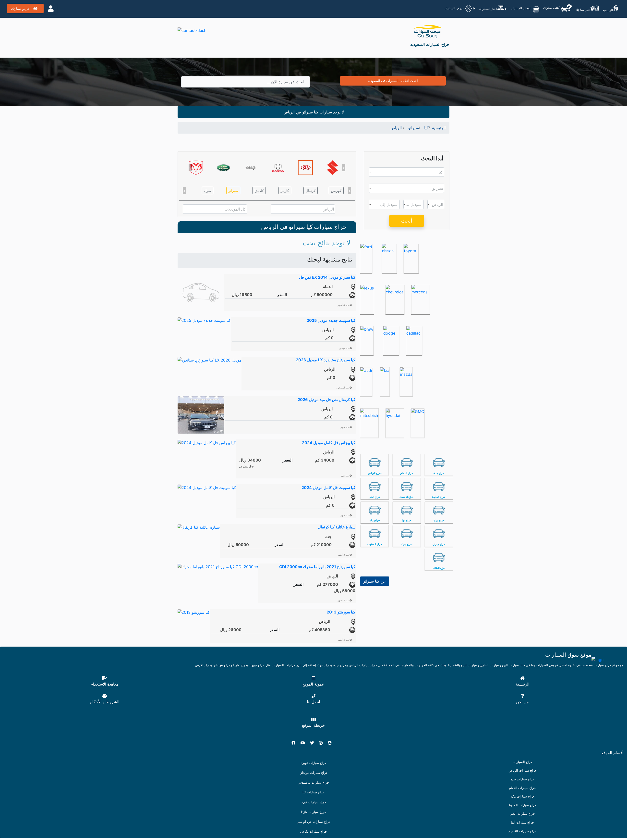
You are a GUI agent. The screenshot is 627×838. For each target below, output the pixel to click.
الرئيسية (608, 10)
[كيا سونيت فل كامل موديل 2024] (207, 487)
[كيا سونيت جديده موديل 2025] (204, 320)
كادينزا (259, 190)
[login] (51, 8)
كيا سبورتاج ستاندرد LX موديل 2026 (325, 359)
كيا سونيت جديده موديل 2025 (331, 320)
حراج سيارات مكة (522, 796)
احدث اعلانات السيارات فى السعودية (393, 81)
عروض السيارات (454, 8)
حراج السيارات (522, 762)
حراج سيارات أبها (522, 822)
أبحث (406, 221)
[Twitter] (314, 742)
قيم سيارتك (583, 10)
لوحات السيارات (521, 8)
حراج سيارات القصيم (522, 831)
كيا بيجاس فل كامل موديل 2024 (328, 442)
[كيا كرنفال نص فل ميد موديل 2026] (201, 414)
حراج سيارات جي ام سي (313, 822)
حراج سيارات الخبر (522, 813)
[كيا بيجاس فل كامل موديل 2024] (207, 442)
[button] (190, 167)
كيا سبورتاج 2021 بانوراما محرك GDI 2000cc (317, 566)
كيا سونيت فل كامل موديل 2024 (328, 487)
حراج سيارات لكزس (313, 831)
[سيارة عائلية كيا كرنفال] (199, 526)
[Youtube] (305, 742)
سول (207, 190)
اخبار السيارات (488, 9)
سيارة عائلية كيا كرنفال (336, 527)
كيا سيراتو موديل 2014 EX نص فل (327, 277)
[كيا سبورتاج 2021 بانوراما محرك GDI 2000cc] (218, 566)
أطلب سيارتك (552, 8)
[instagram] (322, 742)
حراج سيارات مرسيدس (313, 782)
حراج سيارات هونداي (314, 773)
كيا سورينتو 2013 (341, 612)
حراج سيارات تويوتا (313, 763)
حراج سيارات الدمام (522, 788)
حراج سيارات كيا (313, 792)
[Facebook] (295, 742)
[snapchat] (332, 742)
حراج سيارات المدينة (522, 805)
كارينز (285, 190)
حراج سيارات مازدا (313, 812)
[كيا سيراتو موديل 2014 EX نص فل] (201, 292)
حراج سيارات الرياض (522, 770)
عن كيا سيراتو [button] (374, 581)
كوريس (336, 190)
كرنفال (310, 190)
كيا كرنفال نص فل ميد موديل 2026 (326, 399)
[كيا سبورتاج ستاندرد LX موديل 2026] (209, 359)
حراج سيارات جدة (522, 779)
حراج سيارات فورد (313, 802)
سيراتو (233, 190)
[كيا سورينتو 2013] (194, 611)
